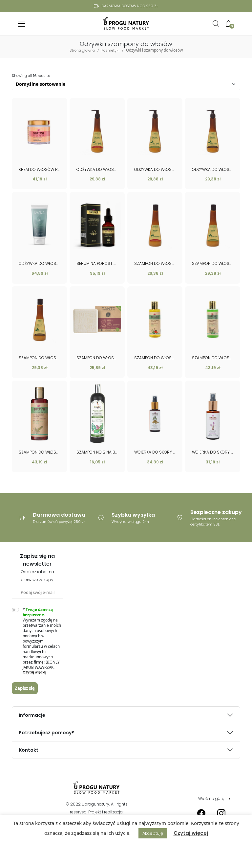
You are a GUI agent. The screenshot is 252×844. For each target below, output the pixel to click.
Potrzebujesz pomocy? (46, 732)
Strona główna (82, 50)
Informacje (32, 715)
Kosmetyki (110, 50)
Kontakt (28, 750)
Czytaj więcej (191, 833)
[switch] (15, 610)
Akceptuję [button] (152, 833)
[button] (43, 672)
